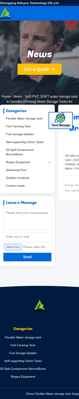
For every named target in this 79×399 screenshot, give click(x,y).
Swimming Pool (16, 170)
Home (6, 96)
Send (27, 257)
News (17, 96)
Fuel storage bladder (20, 134)
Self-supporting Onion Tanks (25, 142)
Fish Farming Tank (18, 126)
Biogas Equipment (18, 162)
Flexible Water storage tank (24, 118)
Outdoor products (17, 177)
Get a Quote (37, 69)
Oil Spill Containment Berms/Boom (20, 152)
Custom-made (15, 185)
